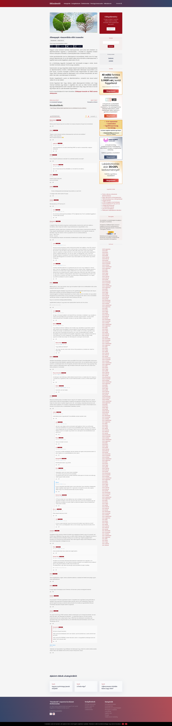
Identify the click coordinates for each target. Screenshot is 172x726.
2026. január (105, 260)
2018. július (105, 404)
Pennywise (60, 245)
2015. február (105, 470)
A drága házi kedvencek (108, 205)
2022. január (105, 337)
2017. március (105, 430)
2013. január (105, 510)
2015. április (105, 466)
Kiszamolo (53, 40)
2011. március (105, 543)
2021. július (105, 346)
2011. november (106, 532)
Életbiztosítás (85, 3)
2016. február (105, 450)
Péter (59, 312)
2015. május (105, 465)
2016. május (105, 446)
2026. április (105, 255)
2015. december (106, 454)
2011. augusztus (106, 537)
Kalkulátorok (107, 3)
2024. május (105, 292)
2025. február (105, 278)
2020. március (105, 372)
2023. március (105, 314)
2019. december (106, 377)
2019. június (105, 386)
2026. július (105, 250)
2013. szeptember (106, 497)
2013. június (105, 502)
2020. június (105, 367)
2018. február (105, 412)
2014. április (105, 486)
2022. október (105, 322)
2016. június (105, 444)
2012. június (105, 521)
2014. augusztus (106, 479)
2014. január (105, 490)
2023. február (105, 316)
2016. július (105, 442)
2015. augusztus (106, 460)
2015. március (105, 468)
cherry (59, 628)
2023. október (105, 303)
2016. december (106, 434)
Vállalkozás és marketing (111, 717)
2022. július (105, 327)
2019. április (105, 390)
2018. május (105, 407)
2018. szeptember (106, 401)
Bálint (61, 344)
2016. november (106, 436)
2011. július (105, 538)
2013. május (105, 503)
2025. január (105, 279)
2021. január (105, 356)
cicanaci (59, 548)
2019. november (106, 378)
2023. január (105, 318)
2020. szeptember (107, 362)
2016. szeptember (106, 439)
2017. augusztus (106, 422)
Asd (58, 413)
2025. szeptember (107, 266)
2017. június (105, 425)
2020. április (105, 370)
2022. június (105, 329)
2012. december (106, 511)
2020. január (105, 375)
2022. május (105, 330)
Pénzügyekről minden (110, 704)
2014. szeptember (106, 478)
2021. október (105, 342)
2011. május (105, 542)
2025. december (106, 262)
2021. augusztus (106, 345)
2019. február (105, 393)
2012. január (105, 529)
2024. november (106, 282)
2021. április (105, 351)
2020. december (106, 358)
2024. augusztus (106, 287)
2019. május (105, 388)
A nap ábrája (108, 711)
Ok (123, 723)
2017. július (105, 423)
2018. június (105, 406)
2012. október (105, 514)
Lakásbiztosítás (89, 709)
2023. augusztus (106, 306)
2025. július (105, 270)
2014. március (105, 487)
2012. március (105, 526)
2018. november (106, 398)
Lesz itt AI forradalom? (108, 208)
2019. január (105, 394)
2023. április (105, 313)
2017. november (106, 417)
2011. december (106, 530)
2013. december (106, 492)
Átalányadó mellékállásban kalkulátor (111, 210)
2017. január (105, 433)
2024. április (105, 294)
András (59, 211)
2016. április (105, 447)
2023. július (105, 308)
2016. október (105, 438)
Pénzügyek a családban (111, 709)
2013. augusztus (106, 498)
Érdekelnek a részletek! (56, 710)
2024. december (106, 281)
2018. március (105, 410)
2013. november (106, 494)
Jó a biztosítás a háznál (108, 207)
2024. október (105, 284)
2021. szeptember (106, 343)
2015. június (105, 463)
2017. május (105, 426)
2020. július (105, 366)
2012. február (105, 527)
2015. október (105, 457)
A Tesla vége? (81, 686)
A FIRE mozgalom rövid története (111, 202)
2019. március (105, 391)
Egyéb (53, 684)
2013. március (105, 506)
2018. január (105, 414)
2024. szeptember (107, 286)
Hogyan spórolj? (106, 200)
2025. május (105, 273)
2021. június (105, 348)
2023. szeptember (106, 305)
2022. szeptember (106, 324)
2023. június (105, 310)
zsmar (61, 423)
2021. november (106, 340)
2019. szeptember (106, 382)
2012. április (105, 524)
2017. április (105, 428)
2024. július (105, 289)
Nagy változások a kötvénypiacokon (111, 197)
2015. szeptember (106, 458)
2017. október (105, 418)
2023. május (105, 311)
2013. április (105, 505)
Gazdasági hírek (109, 706)
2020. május (105, 369)
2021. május (105, 350)
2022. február (105, 335)
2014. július (105, 481)
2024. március (105, 295)
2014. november (106, 474)
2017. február (105, 431)
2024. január (105, 298)
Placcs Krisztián (63, 387)
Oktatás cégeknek (89, 706)
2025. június (105, 271)
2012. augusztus (106, 518)
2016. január (105, 452)
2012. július (105, 519)
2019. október (105, 380)
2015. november (106, 455)
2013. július (105, 500)
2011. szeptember (106, 535)
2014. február (105, 489)
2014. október (105, 476)
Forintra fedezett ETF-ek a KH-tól (111, 203)
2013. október (105, 495)
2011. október (105, 534)
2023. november (106, 302)
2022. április (105, 332)
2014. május (105, 484)
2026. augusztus (106, 249)
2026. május (105, 254)
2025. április (105, 274)
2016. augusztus (106, 441)
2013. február (105, 508)
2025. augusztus (106, 268)
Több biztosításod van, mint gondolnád (112, 199)
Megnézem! (111, 29)
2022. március (105, 334)
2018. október (105, 399)
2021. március (105, 353)
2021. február (105, 354)
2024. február (105, 297)
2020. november (106, 359)
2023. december (106, 300)
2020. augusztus (106, 364)
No (126, 723)
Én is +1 (61, 520)
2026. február (105, 258)
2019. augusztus (106, 383)
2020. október (105, 361)
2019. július (105, 385)
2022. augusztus (106, 326)
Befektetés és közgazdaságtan (113, 708)
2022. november (106, 321)
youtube (111, 60)
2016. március (105, 449)
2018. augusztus (106, 402)
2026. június (105, 252)
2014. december (106, 473)
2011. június (105, 540)
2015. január (105, 471)
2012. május (105, 522)
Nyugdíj (107, 715)
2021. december (106, 338)
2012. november (106, 513)
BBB (58, 166)
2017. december (106, 415)
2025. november (106, 263)
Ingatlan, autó (108, 713)
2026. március (105, 257)
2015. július (105, 462)
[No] (170, 724)
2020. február (105, 374)
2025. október (105, 265)
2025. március (105, 276)
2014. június (105, 482)
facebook (110, 58)
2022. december (106, 319)
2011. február (105, 545)
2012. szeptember (106, 516)
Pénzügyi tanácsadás (96, 3)
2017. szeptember (106, 420)
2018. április (105, 409)
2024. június (105, 290)
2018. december (106, 396)
